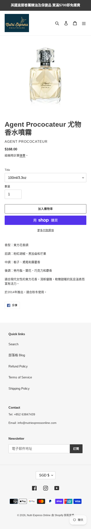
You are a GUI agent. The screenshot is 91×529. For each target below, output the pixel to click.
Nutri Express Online (39, 515)
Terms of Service (20, 377)
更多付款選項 (45, 230)
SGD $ (44, 475)
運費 (22, 155)
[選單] (83, 23)
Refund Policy (18, 366)
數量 (7, 186)
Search (13, 344)
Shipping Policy (19, 388)
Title (7, 169)
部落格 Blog (16, 355)
